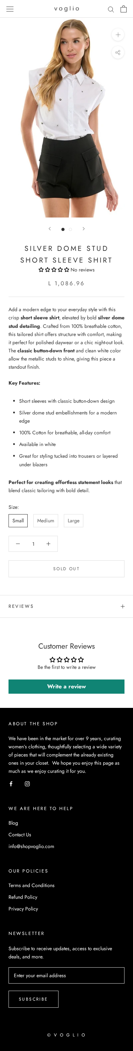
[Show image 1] (63, 229)
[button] (55, 269)
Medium (45, 520)
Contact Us (20, 834)
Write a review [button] (66, 686)
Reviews (21, 606)
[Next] (84, 228)
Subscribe (33, 999)
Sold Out (66, 569)
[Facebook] (11, 783)
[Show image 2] (70, 229)
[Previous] (50, 228)
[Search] (111, 9)
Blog (13, 822)
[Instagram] (27, 783)
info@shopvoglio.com (31, 846)
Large (73, 520)
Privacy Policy (23, 908)
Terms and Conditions (32, 885)
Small (18, 520)
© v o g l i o (66, 1035)
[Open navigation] (9, 9)
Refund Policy (23, 897)
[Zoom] (118, 34)
